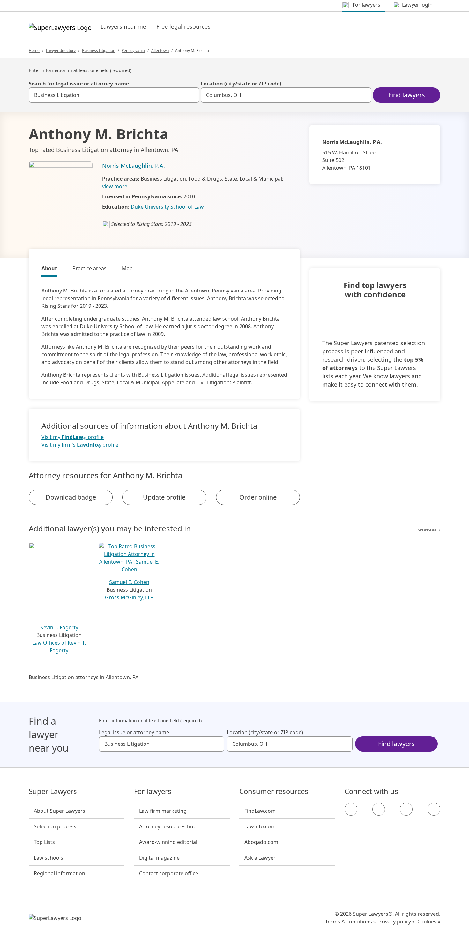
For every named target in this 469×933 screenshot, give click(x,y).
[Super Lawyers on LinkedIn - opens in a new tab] (434, 809)
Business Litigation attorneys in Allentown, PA (83, 677)
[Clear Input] (192, 95)
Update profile (164, 497)
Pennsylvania (133, 50)
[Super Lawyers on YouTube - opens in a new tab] (406, 809)
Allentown (160, 50)
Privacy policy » (396, 921)
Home (34, 50)
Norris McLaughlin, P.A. (133, 165)
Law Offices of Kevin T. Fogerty (59, 646)
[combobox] (114, 95)
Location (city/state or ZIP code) (241, 83)
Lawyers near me (123, 26)
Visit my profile (72, 437)
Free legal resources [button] (183, 26)
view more (114, 186)
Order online (258, 497)
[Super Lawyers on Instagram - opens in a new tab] (378, 809)
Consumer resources (273, 791)
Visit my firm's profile (79, 444)
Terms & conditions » (350, 921)
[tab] (49, 269)
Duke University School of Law (167, 206)
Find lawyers (406, 95)
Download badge (71, 497)
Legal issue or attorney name (134, 732)
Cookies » (428, 921)
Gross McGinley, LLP (129, 597)
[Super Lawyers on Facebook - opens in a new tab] (351, 809)
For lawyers (152, 791)
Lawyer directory (61, 50)
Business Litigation (98, 50)
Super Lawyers (53, 791)
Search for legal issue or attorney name (79, 83)
